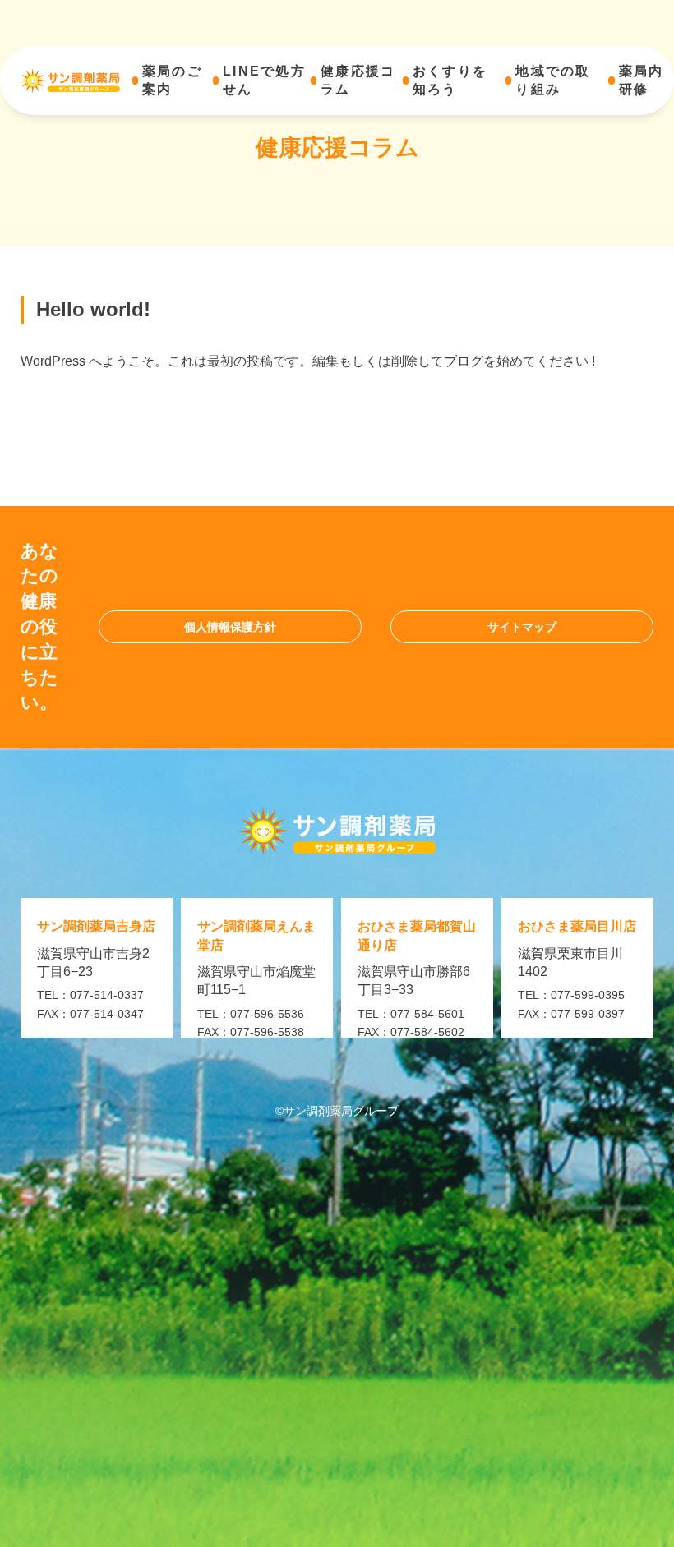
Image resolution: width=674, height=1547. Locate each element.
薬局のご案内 (172, 80)
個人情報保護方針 (230, 626)
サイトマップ (521, 626)
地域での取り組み (552, 80)
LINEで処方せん (264, 80)
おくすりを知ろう (450, 80)
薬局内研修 (641, 80)
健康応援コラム (358, 80)
